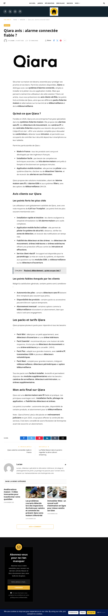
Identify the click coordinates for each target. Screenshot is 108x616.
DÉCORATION (49, 3)
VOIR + (77, 3)
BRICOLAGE (60, 3)
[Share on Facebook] (53, 40)
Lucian (12, 40)
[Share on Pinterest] (60, 40)
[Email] (6, 109)
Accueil (32, 3)
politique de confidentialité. (18, 597)
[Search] (104, 3)
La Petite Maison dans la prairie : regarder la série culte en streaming (51, 452)
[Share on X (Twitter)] (57, 40)
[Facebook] (6, 87)
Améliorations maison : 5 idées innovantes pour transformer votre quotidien (12, 494)
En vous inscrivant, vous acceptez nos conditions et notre (19, 595)
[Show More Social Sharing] (64, 40)
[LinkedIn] (6, 98)
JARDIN (40, 3)
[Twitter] (6, 93)
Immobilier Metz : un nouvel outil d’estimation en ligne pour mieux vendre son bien (56, 506)
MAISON (70, 3)
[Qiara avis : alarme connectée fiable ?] (35, 61)
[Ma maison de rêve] (54, 11)
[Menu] (4, 3)
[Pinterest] (6, 103)
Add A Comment (35, 527)
